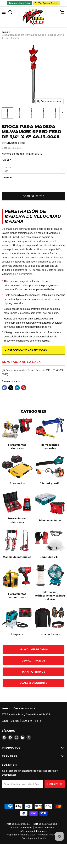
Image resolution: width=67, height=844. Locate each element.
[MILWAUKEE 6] (7, 113)
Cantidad (7, 177)
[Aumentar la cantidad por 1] (32, 185)
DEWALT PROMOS (33, 660)
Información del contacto (33, 831)
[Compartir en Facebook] (4, 387)
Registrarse (55, 784)
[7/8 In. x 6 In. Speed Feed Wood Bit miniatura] (43, 113)
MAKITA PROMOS (33, 671)
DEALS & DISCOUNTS (33, 682)
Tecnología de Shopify (33, 838)
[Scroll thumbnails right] (62, 113)
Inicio (5, 31)
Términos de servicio (20, 827)
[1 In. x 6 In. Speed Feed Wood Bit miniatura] (55, 113)
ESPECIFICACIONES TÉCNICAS (27, 350)
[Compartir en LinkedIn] (17, 387)
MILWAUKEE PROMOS (33, 649)
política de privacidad (45, 823)
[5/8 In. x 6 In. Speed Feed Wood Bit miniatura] (19, 113)
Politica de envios (44, 827)
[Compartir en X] (10, 387)
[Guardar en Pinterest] (23, 387)
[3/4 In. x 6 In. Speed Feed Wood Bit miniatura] (31, 113)
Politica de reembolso (18, 823)
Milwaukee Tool (15, 142)
